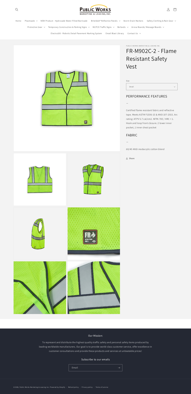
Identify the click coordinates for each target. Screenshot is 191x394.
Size (128, 81)
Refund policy (73, 387)
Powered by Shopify (57, 387)
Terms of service (102, 387)
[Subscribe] (119, 367)
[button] (16, 9)
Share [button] (132, 158)
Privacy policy (87, 387)
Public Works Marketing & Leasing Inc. (35, 387)
